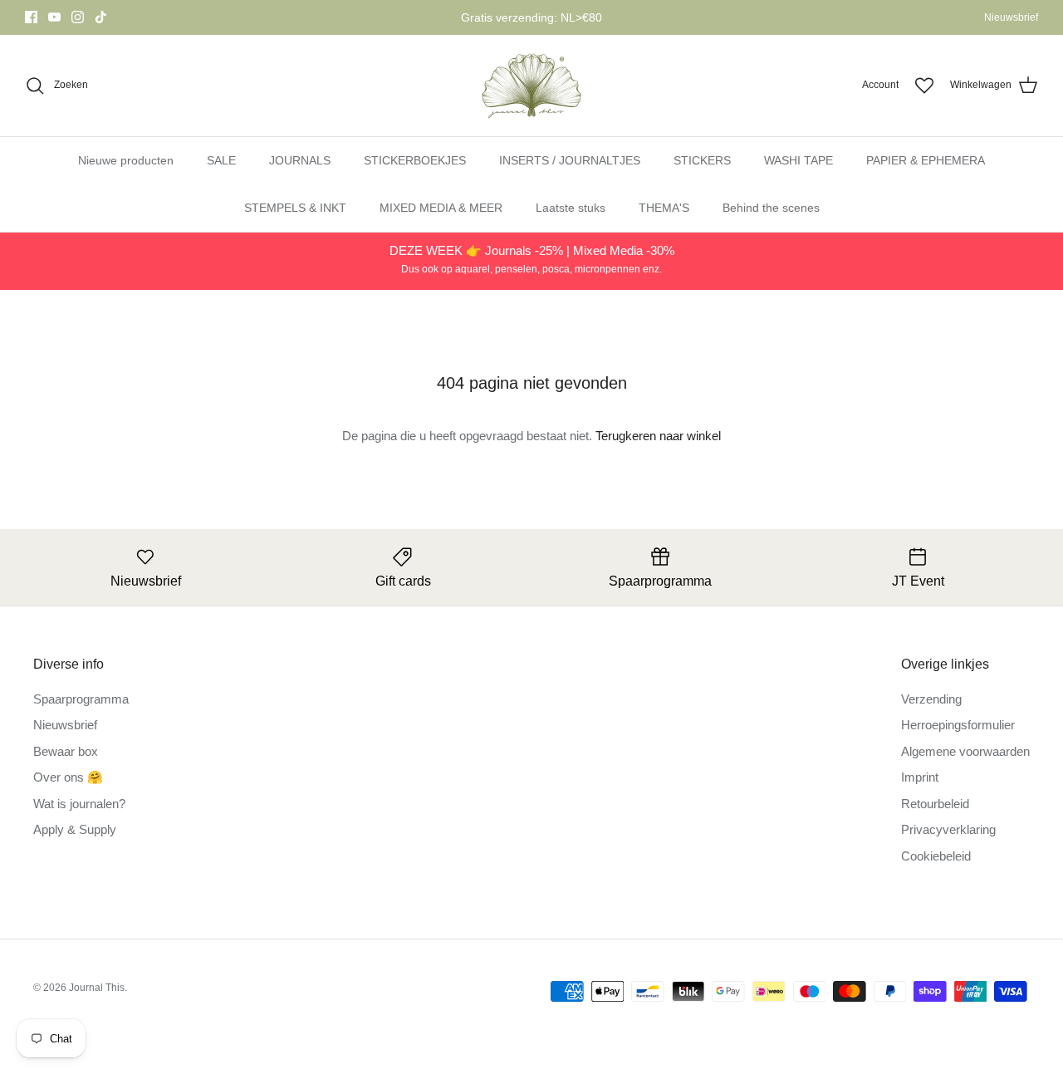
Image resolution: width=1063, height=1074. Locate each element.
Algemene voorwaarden (965, 751)
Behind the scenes (771, 207)
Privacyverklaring (948, 829)
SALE (221, 160)
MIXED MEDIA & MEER (441, 207)
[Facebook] (31, 17)
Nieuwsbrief (1011, 17)
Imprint (919, 777)
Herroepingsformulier (958, 725)
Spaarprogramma (81, 699)
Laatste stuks (570, 207)
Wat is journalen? (79, 804)
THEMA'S (664, 207)
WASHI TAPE (798, 160)
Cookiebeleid (936, 856)
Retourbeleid (935, 804)
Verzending (931, 699)
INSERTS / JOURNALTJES (569, 160)
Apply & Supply (74, 829)
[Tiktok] (101, 17)
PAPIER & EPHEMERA (925, 160)
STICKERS (702, 160)
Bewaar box (65, 751)
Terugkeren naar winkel (658, 436)
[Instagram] (77, 17)
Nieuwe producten (126, 160)
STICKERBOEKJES (415, 160)
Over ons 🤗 (68, 777)
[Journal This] (532, 85)
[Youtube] (54, 17)
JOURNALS (300, 160)
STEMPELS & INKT (295, 207)
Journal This (97, 987)
